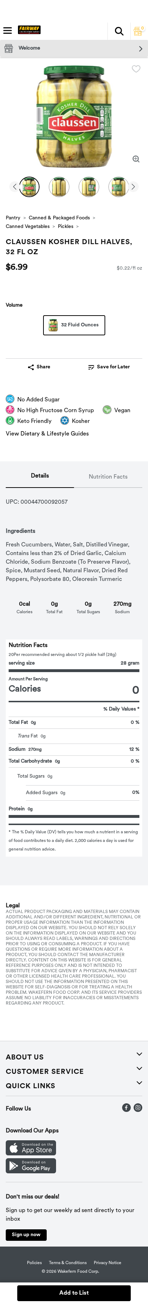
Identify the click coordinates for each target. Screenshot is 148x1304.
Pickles (65, 226)
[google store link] (31, 1172)
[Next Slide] (133, 187)
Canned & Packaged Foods (59, 218)
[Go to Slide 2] (59, 186)
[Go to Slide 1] (29, 186)
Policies (34, 1263)
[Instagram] (138, 1110)
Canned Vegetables (28, 226)
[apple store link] (31, 1154)
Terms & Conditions (68, 1263)
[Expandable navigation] (7, 30)
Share (43, 367)
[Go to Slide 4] (118, 186)
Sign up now (26, 1235)
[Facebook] (126, 1110)
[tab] (40, 477)
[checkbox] (136, 69)
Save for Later (113, 367)
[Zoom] (136, 159)
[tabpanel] (74, 672)
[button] (118, 31)
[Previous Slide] (15, 187)
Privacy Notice (107, 1263)
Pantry (13, 218)
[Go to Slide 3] (88, 186)
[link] (109, 367)
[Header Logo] (27, 31)
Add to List (74, 1293)
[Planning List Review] (138, 34)
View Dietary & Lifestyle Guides (47, 434)
